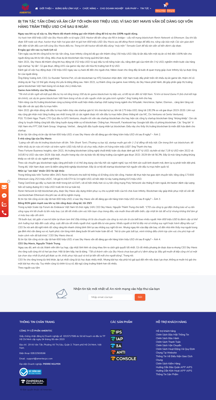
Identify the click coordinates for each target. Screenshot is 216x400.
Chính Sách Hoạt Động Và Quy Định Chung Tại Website (175, 350)
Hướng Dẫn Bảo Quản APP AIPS (174, 367)
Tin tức (144, 8)
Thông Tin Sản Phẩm (167, 374)
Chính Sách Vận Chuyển (168, 345)
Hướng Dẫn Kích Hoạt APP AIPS (174, 370)
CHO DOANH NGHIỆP (111, 8)
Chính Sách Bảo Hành (167, 338)
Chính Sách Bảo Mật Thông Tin (172, 334)
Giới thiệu (46, 8)
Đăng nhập (160, 10)
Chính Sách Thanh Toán (168, 342)
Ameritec (47, 389)
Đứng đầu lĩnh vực (67, 8)
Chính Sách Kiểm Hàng (168, 363)
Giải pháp (130, 8)
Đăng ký (170, 10)
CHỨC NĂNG (89, 8)
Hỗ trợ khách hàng (166, 331)
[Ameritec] (25, 8)
